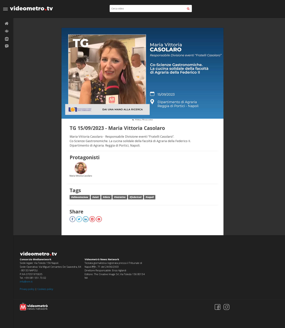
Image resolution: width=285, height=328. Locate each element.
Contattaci (6, 46)
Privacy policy (27, 289)
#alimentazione (79, 197)
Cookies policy (45, 289)
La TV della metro (6, 39)
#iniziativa (120, 197)
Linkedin (86, 219)
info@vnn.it (26, 281)
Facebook (72, 219)
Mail (92, 219)
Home (6, 23)
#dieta (106, 197)
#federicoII (136, 197)
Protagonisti (6, 31)
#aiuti (95, 197)
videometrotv (31, 8)
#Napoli (150, 197)
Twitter (79, 219)
